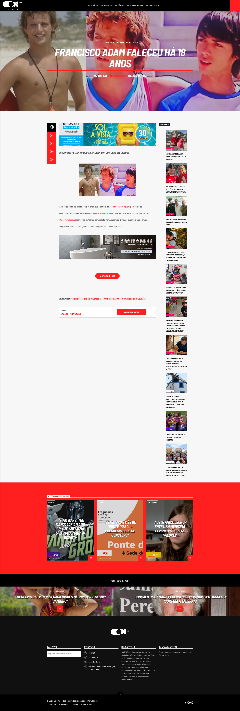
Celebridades (108, 42)
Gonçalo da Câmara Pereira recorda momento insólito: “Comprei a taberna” (180, 599)
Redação (52, 557)
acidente (102, 213)
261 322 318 (93, 658)
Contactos (154, 5)
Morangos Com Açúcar (120, 207)
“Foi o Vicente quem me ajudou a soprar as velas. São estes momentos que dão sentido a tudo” (176, 363)
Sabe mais (126, 679)
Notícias (94, 5)
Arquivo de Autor (131, 312)
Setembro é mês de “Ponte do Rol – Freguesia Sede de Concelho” (120, 529)
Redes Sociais (132, 42)
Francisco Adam (112, 299)
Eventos (108, 5)
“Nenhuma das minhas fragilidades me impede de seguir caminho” (61, 599)
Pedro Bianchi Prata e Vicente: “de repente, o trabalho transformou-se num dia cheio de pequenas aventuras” (175, 325)
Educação (152, 502)
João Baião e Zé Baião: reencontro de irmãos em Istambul (176, 156)
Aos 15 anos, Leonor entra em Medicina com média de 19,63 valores (170, 529)
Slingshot (95, 701)
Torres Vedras (136, 5)
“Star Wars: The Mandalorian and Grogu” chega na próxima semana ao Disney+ (70, 529)
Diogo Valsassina (67, 220)
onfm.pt (91, 653)
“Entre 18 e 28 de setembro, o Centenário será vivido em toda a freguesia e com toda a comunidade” (175, 401)
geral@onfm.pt (94, 662)
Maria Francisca (117, 76)
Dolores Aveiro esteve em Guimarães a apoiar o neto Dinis (176, 222)
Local (100, 502)
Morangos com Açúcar (133, 299)
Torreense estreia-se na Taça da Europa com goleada (176, 437)
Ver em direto (107, 275)
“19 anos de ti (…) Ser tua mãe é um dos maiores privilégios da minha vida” (176, 189)
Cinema (51, 502)
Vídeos (121, 5)
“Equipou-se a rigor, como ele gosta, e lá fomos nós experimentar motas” (176, 290)
